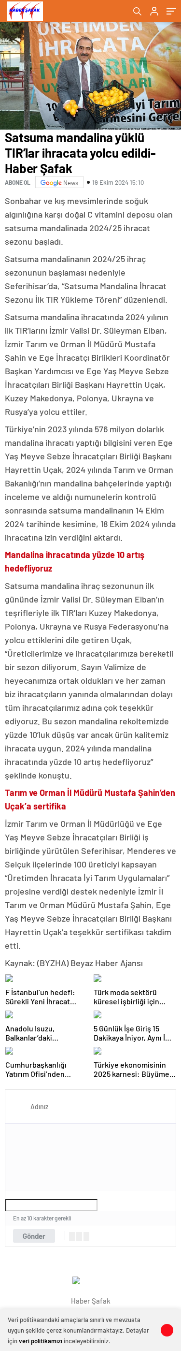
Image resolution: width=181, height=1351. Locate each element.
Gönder (34, 1236)
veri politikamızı (40, 1341)
